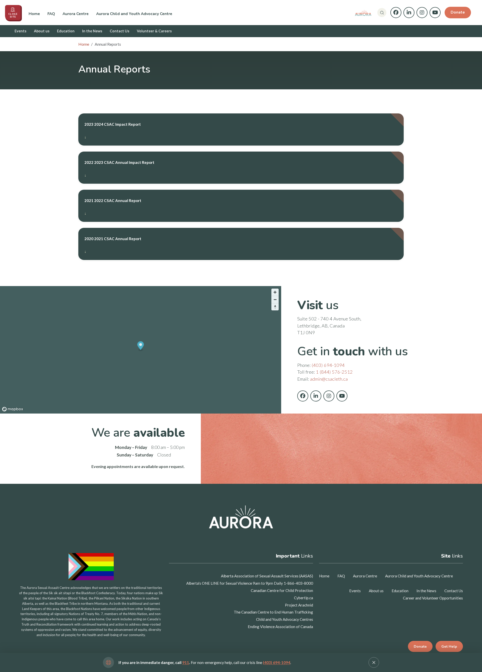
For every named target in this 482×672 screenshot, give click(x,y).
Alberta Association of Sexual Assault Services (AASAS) (267, 576)
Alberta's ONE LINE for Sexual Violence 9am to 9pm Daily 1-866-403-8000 (249, 583)
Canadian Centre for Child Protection (282, 590)
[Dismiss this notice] (374, 662)
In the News (92, 31)
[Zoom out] (275, 299)
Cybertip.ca (303, 597)
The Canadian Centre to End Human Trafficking (273, 612)
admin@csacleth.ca (329, 379)
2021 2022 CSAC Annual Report (112, 200)
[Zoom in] (275, 292)
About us (41, 31)
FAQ (51, 13)
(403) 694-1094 (328, 365)
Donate (458, 12)
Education (66, 31)
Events (20, 31)
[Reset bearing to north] (275, 306)
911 (185, 662)
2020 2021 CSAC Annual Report (112, 238)
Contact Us (119, 31)
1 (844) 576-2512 (334, 372)
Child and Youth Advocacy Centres (284, 619)
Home (34, 13)
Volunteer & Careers (154, 31)
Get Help (449, 646)
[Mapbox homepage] (13, 409)
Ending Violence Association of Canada (280, 626)
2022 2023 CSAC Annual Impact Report (119, 162)
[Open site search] (381, 12)
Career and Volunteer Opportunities (433, 598)
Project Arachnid (299, 605)
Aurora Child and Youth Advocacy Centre (134, 13)
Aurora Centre (76, 13)
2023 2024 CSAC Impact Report (112, 124)
